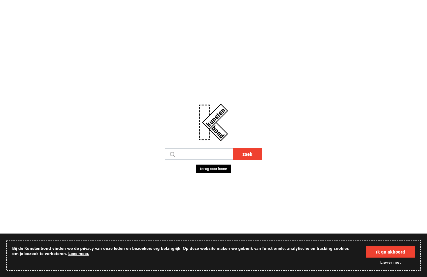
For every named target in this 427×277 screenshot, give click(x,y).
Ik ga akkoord (390, 251)
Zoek (247, 154)
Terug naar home (213, 168)
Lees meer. (78, 253)
